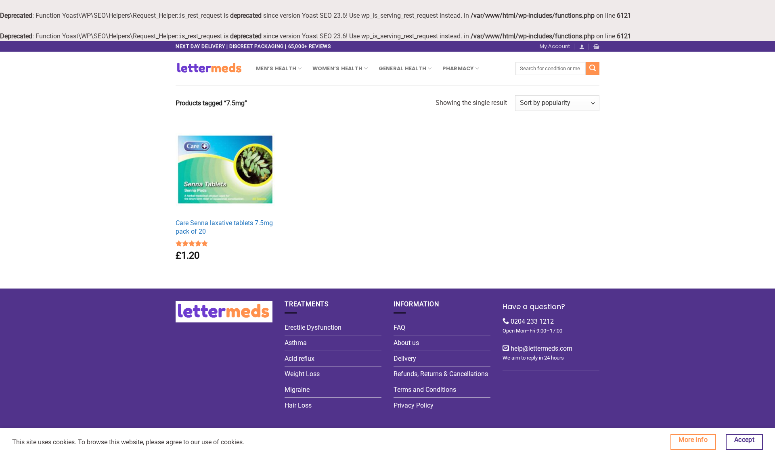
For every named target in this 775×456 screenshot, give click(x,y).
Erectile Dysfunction (313, 327)
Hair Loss (298, 405)
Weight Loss (302, 374)
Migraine (297, 389)
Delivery (405, 358)
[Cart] (596, 47)
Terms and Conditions (425, 389)
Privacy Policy (414, 405)
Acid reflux (299, 358)
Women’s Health (337, 68)
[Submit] (592, 68)
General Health (403, 68)
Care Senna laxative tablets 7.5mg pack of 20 (224, 227)
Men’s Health (276, 68)
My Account (555, 46)
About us (406, 343)
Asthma (296, 343)
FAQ (399, 327)
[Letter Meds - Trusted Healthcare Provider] (210, 68)
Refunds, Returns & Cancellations (441, 374)
